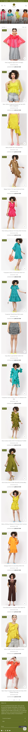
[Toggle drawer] (2, 5)
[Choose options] (25, 58)
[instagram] (5, 730)
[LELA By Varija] (14, 5)
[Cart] (26, 5)
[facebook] (2, 730)
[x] (3, 730)
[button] (17, 700)
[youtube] (10, 730)
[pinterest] (8, 730)
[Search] (5, 5)
